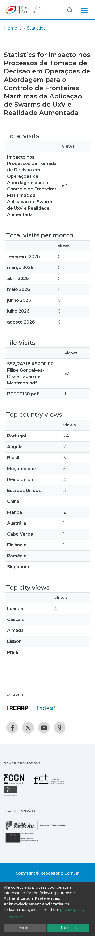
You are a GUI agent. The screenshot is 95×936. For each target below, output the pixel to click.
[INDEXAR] (45, 708)
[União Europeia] (24, 842)
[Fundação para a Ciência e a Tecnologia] (35, 783)
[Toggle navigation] (84, 9)
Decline (25, 927)
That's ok (68, 927)
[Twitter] (28, 728)
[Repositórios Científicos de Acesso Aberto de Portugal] (17, 708)
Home (10, 28)
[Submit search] (69, 9)
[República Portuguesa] (38, 829)
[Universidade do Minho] (11, 795)
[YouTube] (44, 728)
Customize (14, 917)
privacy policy (72, 909)
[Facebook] (12, 728)
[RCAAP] (59, 728)
